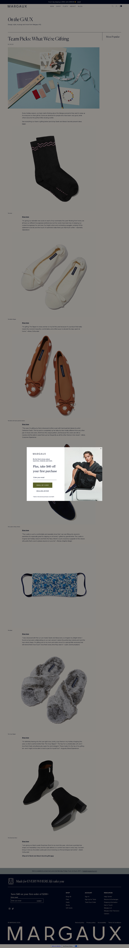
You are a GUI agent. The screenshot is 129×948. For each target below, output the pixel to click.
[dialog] (64, 474)
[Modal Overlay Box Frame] (64, 474)
